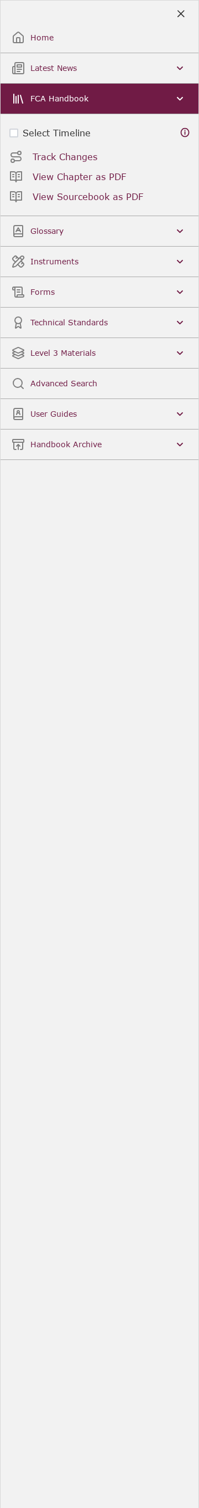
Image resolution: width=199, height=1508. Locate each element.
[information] (185, 132)
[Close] (180, 14)
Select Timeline (57, 132)
